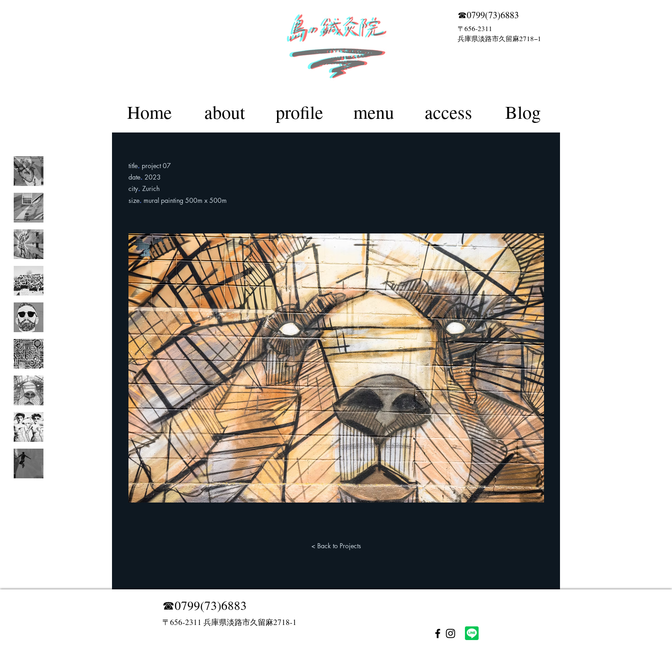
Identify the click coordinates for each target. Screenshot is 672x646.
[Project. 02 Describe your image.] (28, 207)
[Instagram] (450, 633)
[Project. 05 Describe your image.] (28, 317)
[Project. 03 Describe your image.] (28, 244)
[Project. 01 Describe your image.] (28, 171)
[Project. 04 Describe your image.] (28, 281)
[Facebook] (438, 633)
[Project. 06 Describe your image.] (28, 354)
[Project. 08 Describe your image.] (28, 427)
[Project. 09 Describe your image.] (28, 463)
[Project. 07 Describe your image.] (28, 390)
